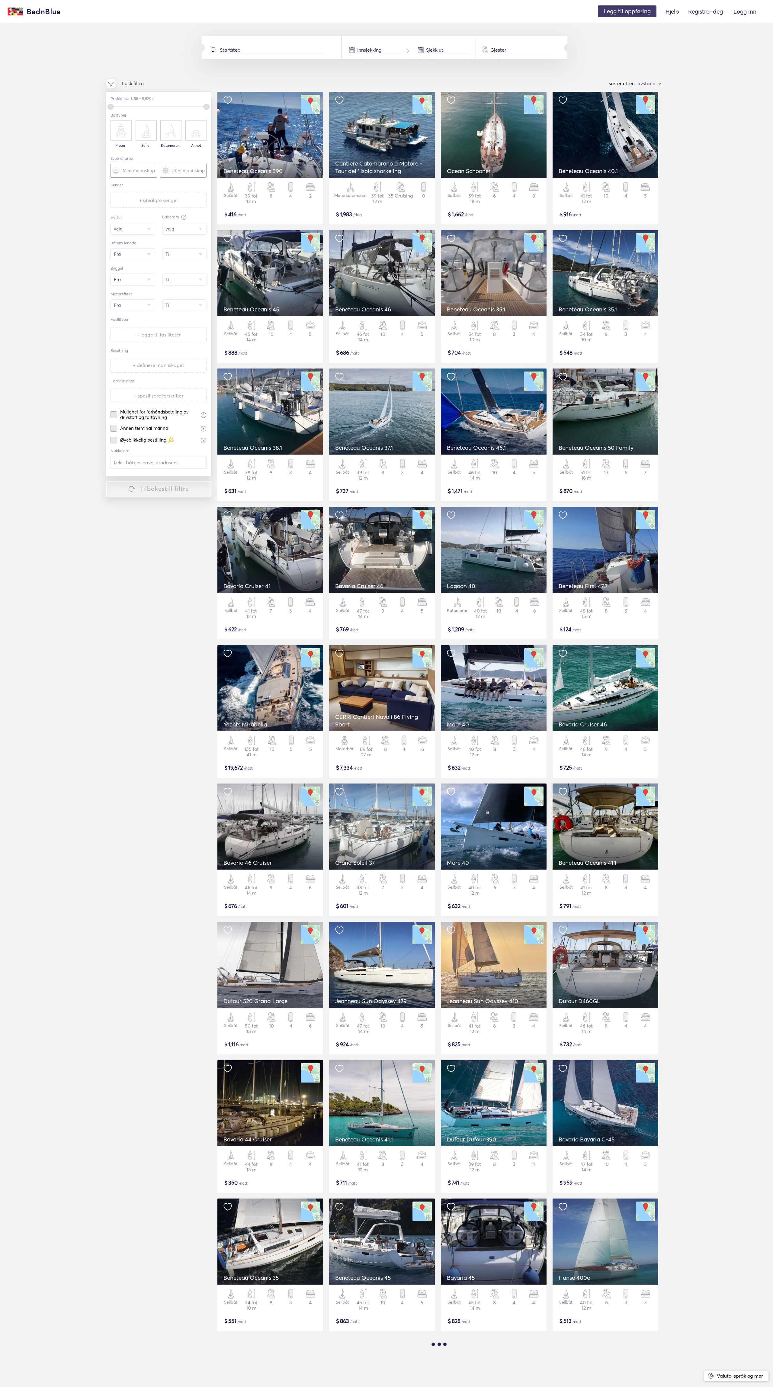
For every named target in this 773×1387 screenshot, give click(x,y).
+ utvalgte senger (158, 200)
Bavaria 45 (461, 1277)
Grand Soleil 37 (355, 862)
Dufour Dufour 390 (471, 1139)
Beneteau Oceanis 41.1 (587, 862)
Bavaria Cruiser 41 (247, 586)
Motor (120, 145)
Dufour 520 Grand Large (255, 1001)
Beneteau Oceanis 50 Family (596, 447)
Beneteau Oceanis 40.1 (588, 171)
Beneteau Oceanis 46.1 (476, 447)
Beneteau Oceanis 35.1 (476, 309)
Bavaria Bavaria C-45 (586, 1139)
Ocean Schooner (469, 171)
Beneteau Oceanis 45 (251, 309)
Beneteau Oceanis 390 (253, 171)
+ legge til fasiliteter (158, 335)
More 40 (458, 724)
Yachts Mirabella (245, 724)
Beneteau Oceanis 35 (251, 1277)
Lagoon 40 (461, 586)
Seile (145, 145)
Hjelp (672, 11)
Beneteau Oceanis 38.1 (252, 447)
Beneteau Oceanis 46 (363, 309)
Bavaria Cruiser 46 (359, 586)
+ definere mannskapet (158, 365)
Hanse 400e (574, 1277)
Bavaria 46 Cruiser (247, 862)
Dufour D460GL (579, 1001)
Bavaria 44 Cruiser (247, 1139)
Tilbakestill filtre (164, 488)
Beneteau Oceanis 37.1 (364, 447)
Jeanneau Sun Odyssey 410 (482, 1001)
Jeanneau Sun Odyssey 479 (371, 1001)
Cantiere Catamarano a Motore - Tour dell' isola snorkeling (378, 167)
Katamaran (170, 145)
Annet (196, 145)
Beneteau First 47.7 (583, 586)
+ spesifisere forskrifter (159, 396)
